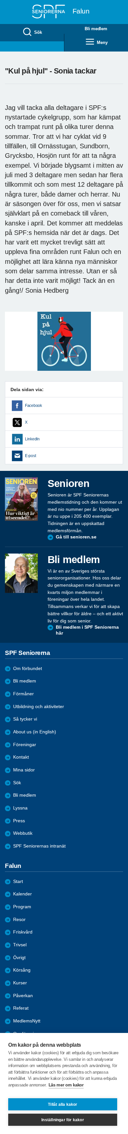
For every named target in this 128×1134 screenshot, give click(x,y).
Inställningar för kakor (62, 1120)
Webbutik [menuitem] (22, 833)
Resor (19, 919)
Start (18, 881)
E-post (30, 456)
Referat (21, 1008)
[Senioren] (21, 499)
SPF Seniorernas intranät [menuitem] (39, 846)
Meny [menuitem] (102, 42)
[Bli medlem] (21, 573)
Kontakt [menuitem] (21, 757)
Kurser (20, 982)
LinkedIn (32, 439)
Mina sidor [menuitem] (24, 769)
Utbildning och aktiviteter (38, 706)
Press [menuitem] (19, 820)
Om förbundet (27, 668)
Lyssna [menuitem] (20, 808)
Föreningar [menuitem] (24, 744)
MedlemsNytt (26, 1020)
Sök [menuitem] (38, 32)
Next (117, 347)
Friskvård (22, 932)
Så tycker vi (25, 719)
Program (22, 906)
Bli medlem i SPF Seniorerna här (87, 630)
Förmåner (23, 693)
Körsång (22, 970)
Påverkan (23, 995)
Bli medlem (24, 681)
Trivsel (20, 944)
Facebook (33, 406)
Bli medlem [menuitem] (96, 28)
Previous (13, 347)
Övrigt (19, 957)
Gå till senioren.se (76, 537)
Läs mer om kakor (66, 1084)
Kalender (22, 894)
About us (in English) (34, 731)
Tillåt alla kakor (62, 1104)
